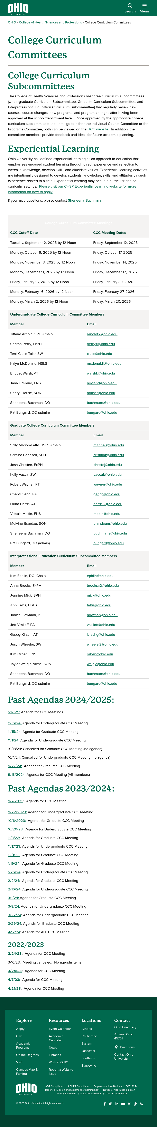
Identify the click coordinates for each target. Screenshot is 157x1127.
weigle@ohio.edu (100, 663)
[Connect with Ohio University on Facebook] (104, 1104)
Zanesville (89, 1065)
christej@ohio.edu (107, 464)
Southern (88, 1058)
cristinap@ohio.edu (108, 454)
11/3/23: (14, 837)
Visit (19, 1062)
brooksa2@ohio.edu (103, 585)
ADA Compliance (54, 1086)
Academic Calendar (56, 1038)
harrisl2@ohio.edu (107, 503)
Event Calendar (60, 1028)
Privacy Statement (66, 1093)
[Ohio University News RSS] (141, 1104)
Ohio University (33, 1103)
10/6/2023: (17, 820)
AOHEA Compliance (79, 1086)
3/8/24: (14, 906)
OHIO (12, 22)
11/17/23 (14, 846)
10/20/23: (16, 829)
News (53, 1047)
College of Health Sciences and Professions (50, 22)
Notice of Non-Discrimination (119, 1089)
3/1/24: (14, 897)
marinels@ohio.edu (108, 445)
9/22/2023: (17, 812)
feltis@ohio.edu (99, 605)
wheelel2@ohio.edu (102, 644)
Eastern (87, 1043)
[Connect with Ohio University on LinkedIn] (116, 1104)
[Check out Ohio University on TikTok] (135, 1104)
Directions (127, 1047)
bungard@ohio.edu (102, 412)
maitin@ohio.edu (106, 513)
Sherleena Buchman (84, 200)
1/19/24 (13, 863)
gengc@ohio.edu (106, 494)
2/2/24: (14, 880)
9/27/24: (15, 765)
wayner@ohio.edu (107, 484)
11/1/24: (13, 740)
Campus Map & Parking (27, 1071)
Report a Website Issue (61, 1071)
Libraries (55, 1055)
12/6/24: (15, 723)
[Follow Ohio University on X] (129, 1104)
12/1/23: (14, 854)
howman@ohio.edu (102, 614)
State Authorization (91, 1093)
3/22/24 (14, 914)
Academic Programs (23, 1045)
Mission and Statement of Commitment (77, 1089)
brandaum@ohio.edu (110, 523)
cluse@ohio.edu (99, 353)
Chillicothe (89, 1036)
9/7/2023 (15, 801)
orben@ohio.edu (100, 654)
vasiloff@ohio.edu (101, 624)
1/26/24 (14, 872)
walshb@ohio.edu (101, 373)
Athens (87, 1028)
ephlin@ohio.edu (100, 575)
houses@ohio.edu (101, 392)
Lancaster (88, 1050)
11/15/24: (14, 731)
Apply (20, 1028)
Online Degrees (27, 1055)
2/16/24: (14, 889)
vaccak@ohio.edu (107, 474)
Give (19, 1036)
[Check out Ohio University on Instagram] (110, 1104)
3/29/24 (14, 923)
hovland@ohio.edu (102, 383)
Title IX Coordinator (116, 1093)
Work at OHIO (58, 1062)
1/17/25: (14, 712)
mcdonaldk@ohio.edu (104, 363)
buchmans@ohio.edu (103, 402)
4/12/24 (14, 932)
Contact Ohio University (123, 1056)
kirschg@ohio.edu (101, 634)
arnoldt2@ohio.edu (102, 334)
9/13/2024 (16, 774)
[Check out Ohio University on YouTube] (123, 1104)
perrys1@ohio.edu (101, 343)
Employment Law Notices (108, 1086)
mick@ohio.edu (99, 595)
